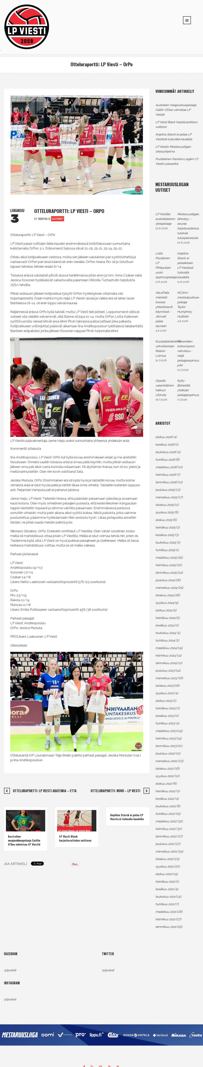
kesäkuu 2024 (164, 625)
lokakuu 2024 (164, 595)
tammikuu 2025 (166, 572)
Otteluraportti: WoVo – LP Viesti (115, 790)
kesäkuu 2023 (164, 716)
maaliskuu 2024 (166, 648)
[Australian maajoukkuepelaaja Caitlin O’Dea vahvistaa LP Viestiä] (23, 820)
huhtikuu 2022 (165, 814)
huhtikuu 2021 (164, 904)
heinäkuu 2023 (165, 708)
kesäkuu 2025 (164, 535)
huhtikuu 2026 (165, 459)
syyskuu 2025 (164, 512)
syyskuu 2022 (164, 776)
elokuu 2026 (163, 437)
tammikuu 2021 (165, 927)
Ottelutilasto (18, 645)
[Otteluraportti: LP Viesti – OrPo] (77, 145)
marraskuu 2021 (166, 851)
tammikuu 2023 (166, 746)
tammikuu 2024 (166, 663)
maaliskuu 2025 (166, 557)
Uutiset (57, 218)
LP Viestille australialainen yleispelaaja (165, 218)
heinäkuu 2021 (165, 881)
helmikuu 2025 (165, 565)
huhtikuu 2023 (165, 723)
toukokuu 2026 (165, 452)
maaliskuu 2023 (166, 731)
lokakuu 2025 (164, 505)
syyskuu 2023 (164, 693)
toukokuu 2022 (165, 806)
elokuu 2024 (163, 610)
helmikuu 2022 (165, 829)
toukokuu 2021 (165, 896)
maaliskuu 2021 (165, 912)
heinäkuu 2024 (165, 618)
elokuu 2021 (163, 874)
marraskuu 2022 (166, 761)
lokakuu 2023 (164, 685)
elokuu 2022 (163, 783)
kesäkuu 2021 (164, 889)
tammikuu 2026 (166, 482)
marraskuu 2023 (166, 678)
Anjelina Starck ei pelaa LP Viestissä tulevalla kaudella (127, 817)
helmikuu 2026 (165, 474)
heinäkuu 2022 (165, 791)
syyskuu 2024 (164, 603)
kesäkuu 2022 (164, 798)
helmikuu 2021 (165, 919)
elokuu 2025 (163, 520)
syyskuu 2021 (164, 866)
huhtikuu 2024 (165, 640)
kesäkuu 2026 (164, 444)
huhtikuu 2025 (165, 550)
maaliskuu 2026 (166, 467)
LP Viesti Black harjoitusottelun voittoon (75, 838)
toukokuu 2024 (165, 633)
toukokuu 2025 (165, 542)
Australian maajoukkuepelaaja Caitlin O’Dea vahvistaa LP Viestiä (24, 840)
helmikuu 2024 (165, 655)
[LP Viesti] (27, 26)
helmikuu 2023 (165, 738)
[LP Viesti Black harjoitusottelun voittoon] (74, 820)
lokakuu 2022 (164, 768)
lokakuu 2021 (164, 859)
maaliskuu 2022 (166, 821)
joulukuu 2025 (165, 490)
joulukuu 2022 (165, 753)
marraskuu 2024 (166, 588)
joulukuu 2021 (164, 844)
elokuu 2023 (163, 701)
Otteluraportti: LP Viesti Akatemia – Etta (45, 790)
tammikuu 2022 (166, 836)
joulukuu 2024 (165, 580)
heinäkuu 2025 (165, 527)
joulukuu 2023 (165, 670)
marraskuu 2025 (166, 497)
